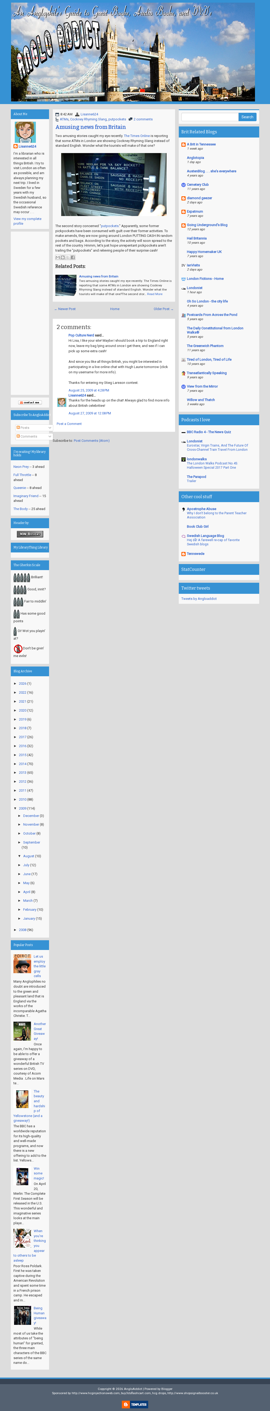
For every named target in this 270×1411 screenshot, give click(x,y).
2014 (22, 764)
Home (114, 309)
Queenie (19, 488)
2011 (22, 790)
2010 (22, 799)
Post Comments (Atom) (92, 441)
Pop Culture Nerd (81, 335)
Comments (28, 436)
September (31, 842)
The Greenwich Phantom (205, 346)
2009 (22, 808)
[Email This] (57, 257)
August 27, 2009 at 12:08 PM (90, 413)
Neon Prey (21, 467)
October (29, 833)
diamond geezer (199, 198)
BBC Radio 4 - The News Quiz (209, 432)
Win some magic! (39, 1173)
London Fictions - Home (205, 279)
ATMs (64, 119)
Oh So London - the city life (207, 301)
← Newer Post (65, 309)
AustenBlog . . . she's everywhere (211, 171)
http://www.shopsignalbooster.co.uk (192, 1393)
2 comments (143, 119)
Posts (24, 428)
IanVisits (193, 265)
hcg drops (159, 1393)
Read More (154, 294)
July (26, 865)
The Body (20, 509)
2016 (22, 746)
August (28, 856)
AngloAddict (133, 1389)
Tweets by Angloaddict (199, 599)
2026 (22, 683)
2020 (22, 710)
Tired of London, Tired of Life (209, 359)
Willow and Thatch (201, 400)
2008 (22, 930)
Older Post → (164, 309)
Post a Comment (69, 424)
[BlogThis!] (62, 257)
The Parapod (196, 477)
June (27, 874)
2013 (22, 773)
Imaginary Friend (25, 496)
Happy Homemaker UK (204, 252)
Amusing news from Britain (90, 127)
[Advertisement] (29, 313)
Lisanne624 (89, 114)
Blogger (166, 1389)
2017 (22, 737)
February (29, 910)
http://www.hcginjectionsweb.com (96, 1393)
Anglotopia (195, 158)
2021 (22, 701)
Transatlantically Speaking (207, 373)
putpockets (117, 119)
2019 (22, 719)
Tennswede (195, 554)
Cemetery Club (198, 185)
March (28, 901)
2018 (22, 728)
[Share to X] (67, 257)
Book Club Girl (198, 526)
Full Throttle (22, 475)
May (26, 883)
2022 (22, 692)
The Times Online (137, 136)
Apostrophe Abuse (201, 509)
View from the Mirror (202, 386)
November (31, 824)
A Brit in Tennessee (201, 144)
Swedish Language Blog (205, 536)
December (31, 816)
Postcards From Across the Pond (212, 315)
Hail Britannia (197, 238)
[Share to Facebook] (72, 257)
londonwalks (197, 459)
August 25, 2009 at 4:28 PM (89, 390)
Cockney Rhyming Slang (88, 119)
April (26, 892)
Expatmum (195, 211)
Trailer (191, 481)
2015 (22, 755)
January (29, 918)
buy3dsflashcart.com (136, 1393)
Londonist (194, 288)
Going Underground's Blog (207, 225)
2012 (22, 781)
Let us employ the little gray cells (40, 966)
